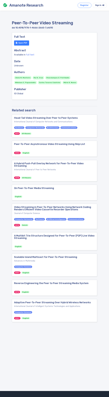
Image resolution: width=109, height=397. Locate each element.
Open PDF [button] (22, 43)
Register (84, 5)
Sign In (98, 5)
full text (30, 54)
